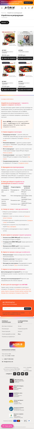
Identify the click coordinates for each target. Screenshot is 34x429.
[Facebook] (14, 373)
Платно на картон (7, 152)
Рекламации (5, 328)
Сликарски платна (7, 146)
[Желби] (28, 8)
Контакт (20, 331)
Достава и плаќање (7, 326)
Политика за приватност (8, 336)
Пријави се (27, 308)
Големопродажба (22, 328)
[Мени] (2, 8)
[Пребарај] (22, 8)
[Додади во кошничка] (9, 58)
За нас (19, 326)
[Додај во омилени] (14, 31)
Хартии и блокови (9, 291)
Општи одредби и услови (8, 334)
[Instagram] (18, 373)
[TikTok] (26, 373)
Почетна (3, 13)
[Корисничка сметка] (25, 8)
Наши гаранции (6, 331)
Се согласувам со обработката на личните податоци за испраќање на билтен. (14, 313)
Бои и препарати (11, 226)
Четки (15, 265)
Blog (19, 334)
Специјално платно (23, 163)
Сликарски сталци (20, 293)
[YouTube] (22, 373)
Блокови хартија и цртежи (21, 291)
